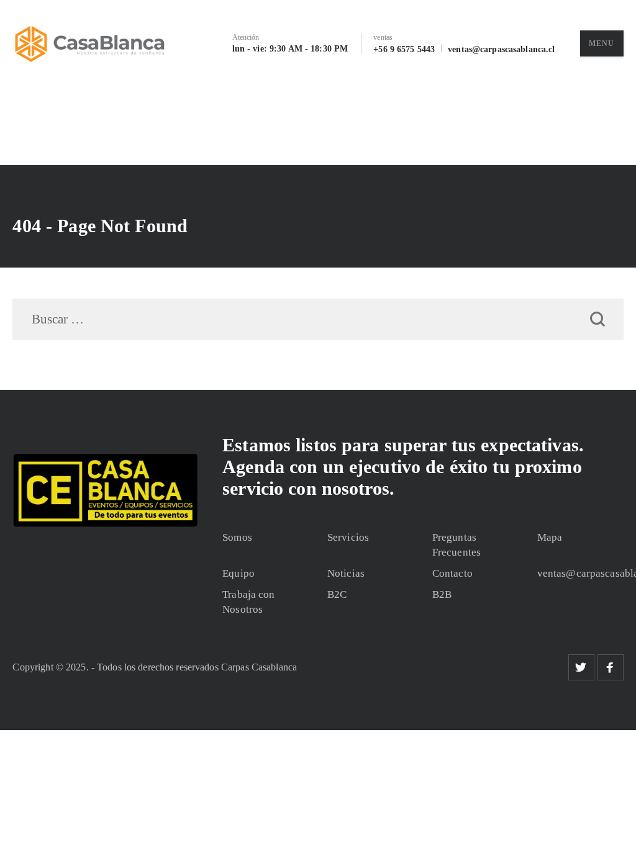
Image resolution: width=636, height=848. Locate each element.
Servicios (348, 537)
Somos (237, 537)
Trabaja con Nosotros (248, 602)
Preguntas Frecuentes (456, 544)
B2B (442, 594)
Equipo (238, 573)
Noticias (346, 573)
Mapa (550, 537)
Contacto (452, 573)
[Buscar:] (317, 320)
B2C (337, 594)
